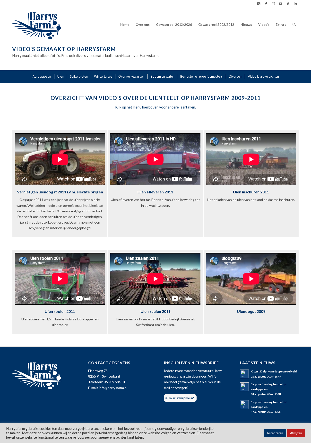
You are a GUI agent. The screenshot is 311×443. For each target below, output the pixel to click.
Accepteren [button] (275, 433)
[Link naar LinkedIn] (295, 3)
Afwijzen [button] (296, 433)
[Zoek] (294, 25)
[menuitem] (124, 25)
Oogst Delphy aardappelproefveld (274, 371)
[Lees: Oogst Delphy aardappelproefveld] (244, 374)
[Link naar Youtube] (280, 3)
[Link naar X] (258, 3)
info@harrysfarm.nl (113, 388)
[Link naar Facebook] (265, 3)
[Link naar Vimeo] (287, 3)
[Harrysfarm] (37, 25)
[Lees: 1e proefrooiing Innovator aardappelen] (244, 404)
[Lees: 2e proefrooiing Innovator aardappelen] (244, 386)
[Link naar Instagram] (273, 3)
